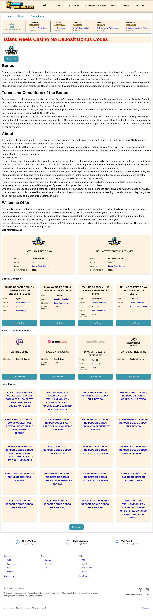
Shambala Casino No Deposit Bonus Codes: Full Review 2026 (133, 450)
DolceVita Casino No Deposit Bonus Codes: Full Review (95, 504)
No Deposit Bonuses (95, 5)
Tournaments (72, 5)
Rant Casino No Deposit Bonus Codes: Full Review (57, 450)
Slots (57, 5)
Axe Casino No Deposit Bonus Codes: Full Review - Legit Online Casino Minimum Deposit (19, 426)
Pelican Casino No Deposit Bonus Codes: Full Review (57, 504)
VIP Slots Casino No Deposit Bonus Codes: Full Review (95, 395)
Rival (9, 568)
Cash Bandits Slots (61, 299)
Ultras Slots (59, 28)
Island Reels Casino (40, 266)
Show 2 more (9, 576)
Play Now (11, 59)
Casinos (45, 5)
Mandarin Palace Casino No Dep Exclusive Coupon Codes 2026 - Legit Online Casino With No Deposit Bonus (57, 401)
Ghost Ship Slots (23, 302)
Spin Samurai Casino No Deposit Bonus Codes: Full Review (95, 450)
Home (9, 16)
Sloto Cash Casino (99, 310)
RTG (84, 560)
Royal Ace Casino (61, 303)
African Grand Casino (138, 306)
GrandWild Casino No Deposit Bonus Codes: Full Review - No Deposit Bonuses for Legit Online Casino (19, 453)
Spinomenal (11, 564)
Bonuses (139, 5)
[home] (20, 9)
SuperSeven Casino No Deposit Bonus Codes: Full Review (133, 422)
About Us (145, 608)
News (127, 5)
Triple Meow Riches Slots (107, 28)
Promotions (49, 564)
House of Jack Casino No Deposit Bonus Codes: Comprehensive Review (95, 424)
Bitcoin (114, 5)
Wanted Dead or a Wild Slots (138, 28)
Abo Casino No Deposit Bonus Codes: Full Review (19, 477)
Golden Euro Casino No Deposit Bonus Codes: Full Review (133, 395)
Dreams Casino (22, 310)
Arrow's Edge (87, 568)
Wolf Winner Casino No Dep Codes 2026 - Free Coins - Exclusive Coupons (57, 424)
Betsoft (10, 572)
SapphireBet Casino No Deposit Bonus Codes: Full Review (95, 477)
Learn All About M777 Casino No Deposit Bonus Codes (133, 477)
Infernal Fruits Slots (37, 28)
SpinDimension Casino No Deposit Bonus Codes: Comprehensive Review (57, 478)
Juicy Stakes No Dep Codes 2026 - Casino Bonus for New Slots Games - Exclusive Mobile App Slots (19, 399)
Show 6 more (83, 576)
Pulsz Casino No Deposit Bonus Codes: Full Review (19, 504)
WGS (9, 560)
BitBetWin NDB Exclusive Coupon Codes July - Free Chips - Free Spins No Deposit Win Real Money (133, 509)
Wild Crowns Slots (80, 28)
